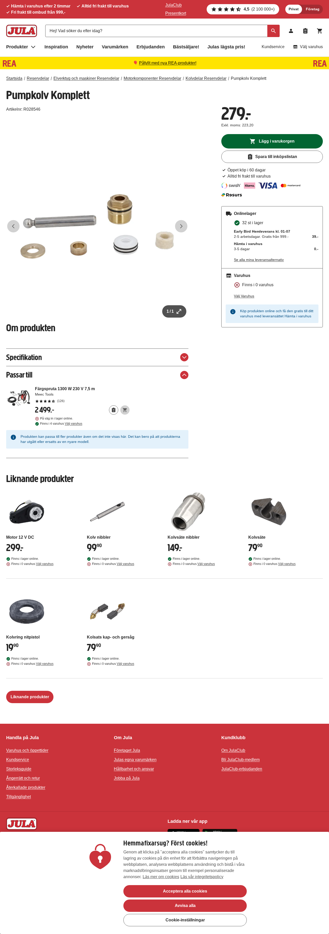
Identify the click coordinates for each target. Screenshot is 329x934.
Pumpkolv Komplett (248, 78)
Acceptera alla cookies (185, 891)
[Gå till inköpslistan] (305, 31)
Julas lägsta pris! (226, 46)
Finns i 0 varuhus (32, 564)
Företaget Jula (127, 750)
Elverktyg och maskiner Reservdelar (86, 78)
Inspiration (56, 46)
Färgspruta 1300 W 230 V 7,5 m (82, 394)
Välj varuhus (311, 47)
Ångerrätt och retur (23, 778)
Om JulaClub (233, 750)
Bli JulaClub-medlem (240, 759)
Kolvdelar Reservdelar (206, 78)
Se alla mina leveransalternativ (259, 260)
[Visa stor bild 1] (97, 226)
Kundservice (273, 47)
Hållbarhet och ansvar (134, 769)
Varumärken (115, 46)
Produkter (17, 46)
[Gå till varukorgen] (320, 31)
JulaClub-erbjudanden (241, 769)
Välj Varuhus (244, 296)
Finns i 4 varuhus (61, 423)
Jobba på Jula (127, 778)
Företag (312, 9)
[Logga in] (291, 31)
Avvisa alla (185, 905)
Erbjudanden (150, 46)
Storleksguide (18, 769)
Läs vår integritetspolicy (201, 877)
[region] (164, 883)
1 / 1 (170, 311)
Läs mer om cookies (161, 877)
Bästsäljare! (186, 46)
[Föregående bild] (13, 226)
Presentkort (175, 13)
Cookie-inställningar (185, 920)
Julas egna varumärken (135, 759)
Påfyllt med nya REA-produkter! (167, 63)
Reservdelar (38, 78)
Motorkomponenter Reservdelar (152, 78)
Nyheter (85, 46)
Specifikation (24, 357)
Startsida (14, 78)
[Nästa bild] (181, 226)
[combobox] (162, 31)
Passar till (19, 375)
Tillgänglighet (18, 797)
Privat (294, 9)
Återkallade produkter (25, 787)
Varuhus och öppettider (27, 750)
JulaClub (173, 5)
